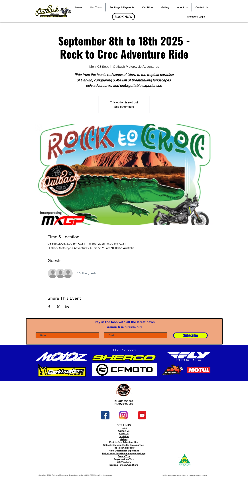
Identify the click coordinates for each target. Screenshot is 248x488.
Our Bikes (124, 436)
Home (124, 428)
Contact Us (123, 430)
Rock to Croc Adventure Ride (123, 442)
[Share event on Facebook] (49, 306)
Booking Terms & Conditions (123, 464)
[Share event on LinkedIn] (67, 306)
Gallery (123, 439)
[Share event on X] (58, 306)
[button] (95, 7)
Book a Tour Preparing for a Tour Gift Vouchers (124, 459)
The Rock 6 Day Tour (123, 447)
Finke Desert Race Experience (124, 450)
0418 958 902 (125, 401)
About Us (124, 433)
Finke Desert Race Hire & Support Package (123, 453)
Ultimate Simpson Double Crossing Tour (123, 445)
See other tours (124, 106)
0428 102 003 (125, 404)
